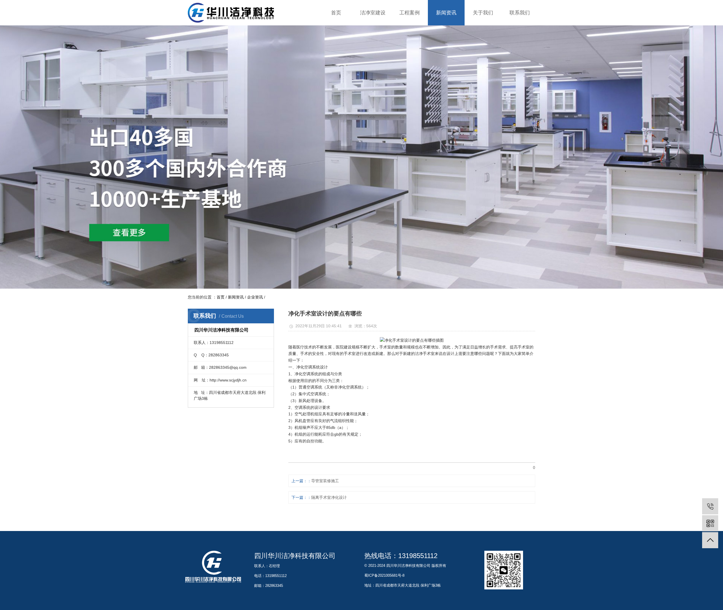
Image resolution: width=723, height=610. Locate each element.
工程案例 (409, 13)
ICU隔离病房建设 (372, 53)
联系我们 (519, 13)
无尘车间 (409, 64)
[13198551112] (710, 506)
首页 (336, 13)
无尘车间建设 (372, 64)
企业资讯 (446, 30)
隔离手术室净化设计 (329, 497)
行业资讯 (446, 42)
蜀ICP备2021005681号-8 (384, 575)
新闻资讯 (446, 13)
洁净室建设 (373, 13)
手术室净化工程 (373, 42)
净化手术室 (409, 42)
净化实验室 (409, 30)
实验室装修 (373, 30)
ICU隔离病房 (410, 53)
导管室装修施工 (325, 481)
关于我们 (483, 13)
